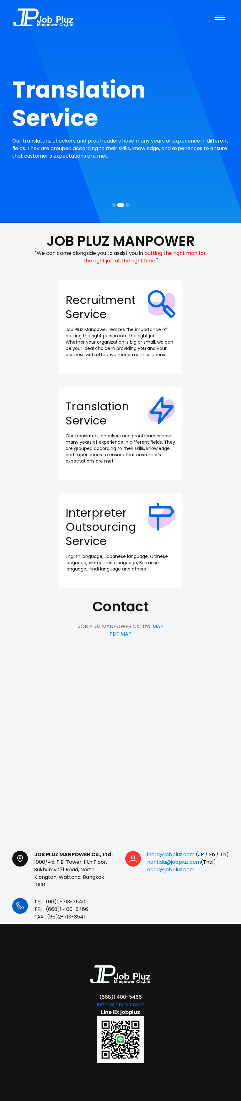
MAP (158, 626)
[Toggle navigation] (220, 17)
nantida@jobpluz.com (174, 862)
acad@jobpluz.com (171, 869)
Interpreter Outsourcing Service (101, 527)
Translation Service (97, 413)
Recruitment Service (101, 307)
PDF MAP (120, 634)
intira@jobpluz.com (171, 854)
